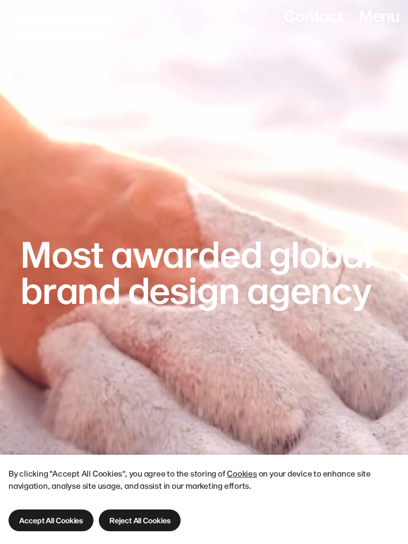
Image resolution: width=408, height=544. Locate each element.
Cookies (242, 473)
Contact (313, 15)
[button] (51, 520)
